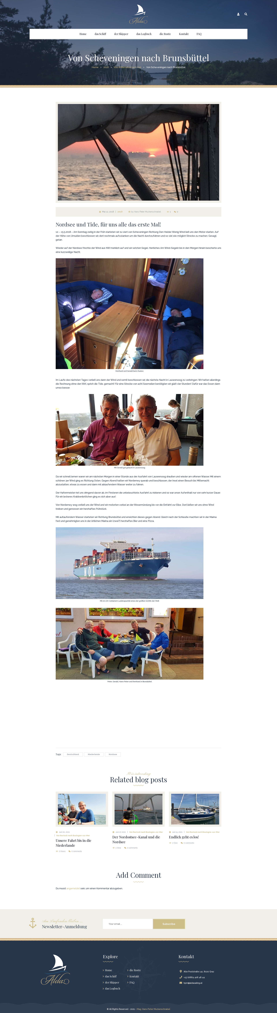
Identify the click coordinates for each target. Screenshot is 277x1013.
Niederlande (94, 754)
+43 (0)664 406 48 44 (194, 977)
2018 (119, 212)
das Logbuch (112, 988)
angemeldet (73, 888)
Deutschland (73, 754)
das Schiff (110, 976)
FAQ (132, 982)
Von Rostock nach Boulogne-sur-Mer (73, 836)
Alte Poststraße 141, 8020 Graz (199, 971)
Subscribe (169, 923)
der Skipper (112, 982)
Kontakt (134, 976)
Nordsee (113, 754)
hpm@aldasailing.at (193, 983)
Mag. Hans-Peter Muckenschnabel (153, 1009)
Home (108, 970)
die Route (135, 970)
